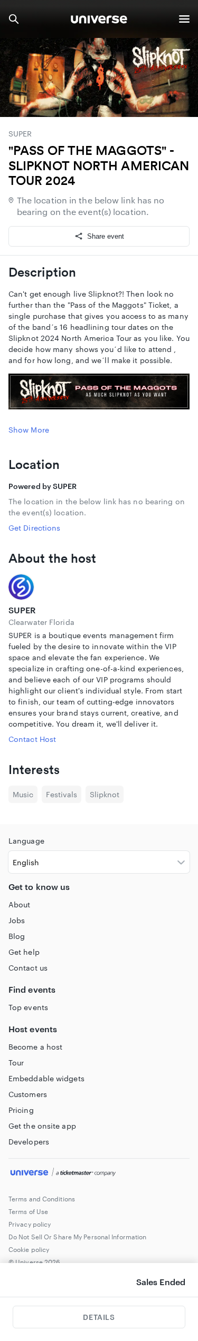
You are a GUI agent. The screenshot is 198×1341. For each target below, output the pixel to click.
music (23, 794)
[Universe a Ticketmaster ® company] (99, 1173)
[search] (13, 19)
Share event (105, 236)
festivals (61, 794)
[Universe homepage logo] (99, 20)
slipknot (104, 794)
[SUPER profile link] (99, 587)
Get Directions (34, 527)
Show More (28, 429)
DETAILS (99, 1317)
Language (26, 840)
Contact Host (32, 739)
